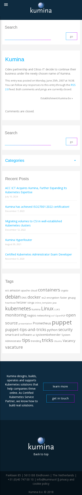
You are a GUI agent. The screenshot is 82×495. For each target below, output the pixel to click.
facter (63, 297)
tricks (47, 340)
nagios (31, 315)
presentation (25, 323)
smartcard (12, 335)
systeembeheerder (48, 335)
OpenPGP (60, 315)
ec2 (44, 297)
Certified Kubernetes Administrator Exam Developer (38, 254)
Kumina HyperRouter (18, 240)
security (65, 329)
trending (36, 341)
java (55, 302)
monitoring (15, 315)
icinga (30, 302)
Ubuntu (58, 341)
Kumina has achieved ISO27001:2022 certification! (37, 207)
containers (49, 290)
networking (43, 315)
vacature (14, 347)
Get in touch (60, 398)
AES (7, 290)
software (26, 335)
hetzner (22, 302)
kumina (36, 309)
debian (13, 296)
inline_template (43, 302)
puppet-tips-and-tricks (25, 329)
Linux (47, 308)
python (52, 330)
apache (25, 290)
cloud (34, 290)
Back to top (41, 454)
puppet (62, 322)
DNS (24, 297)
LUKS (57, 309)
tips (26, 340)
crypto (64, 290)
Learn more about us (60, 387)
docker (34, 297)
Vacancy (69, 340)
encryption (53, 297)
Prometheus (42, 323)
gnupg (71, 297)
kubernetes (18, 308)
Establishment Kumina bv (56, 98)
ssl (34, 335)
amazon (15, 290)
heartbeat (10, 302)
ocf (53, 315)
